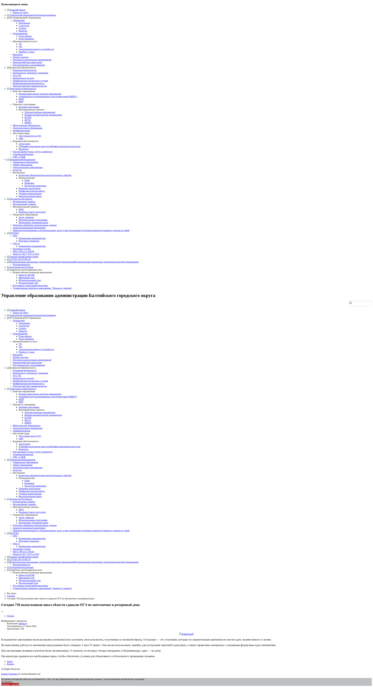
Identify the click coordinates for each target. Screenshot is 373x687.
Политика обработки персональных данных (35, 225)
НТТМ (27, 117)
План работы (25, 36)
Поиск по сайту (20, 12)
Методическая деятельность (27, 125)
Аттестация (24, 144)
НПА (21, 209)
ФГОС (27, 120)
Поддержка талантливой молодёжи (30, 285)
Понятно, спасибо (10, 684)
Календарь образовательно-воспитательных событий (45, 175)
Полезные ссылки (22, 249)
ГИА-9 (16, 243)
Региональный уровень (24, 204)
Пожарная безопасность (25, 70)
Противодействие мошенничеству (30, 86)
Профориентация (21, 130)
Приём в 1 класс (27, 52)
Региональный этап (28, 283)
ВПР (21, 101)
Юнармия (29, 183)
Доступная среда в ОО (30, 136)
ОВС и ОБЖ (19, 157)
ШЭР (21, 99)
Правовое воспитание (30, 188)
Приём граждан (20, 57)
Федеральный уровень (24, 201)
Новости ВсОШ (27, 275)
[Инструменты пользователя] (2, 611)
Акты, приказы (26, 217)
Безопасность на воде (23, 78)
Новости (23, 31)
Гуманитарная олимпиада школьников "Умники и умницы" (42, 288)
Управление (19, 20)
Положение (24, 23)
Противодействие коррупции (27, 62)
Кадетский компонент (35, 186)
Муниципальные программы (33, 220)
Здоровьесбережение (23, 154)
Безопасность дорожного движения (30, 73)
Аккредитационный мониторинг (29, 228)
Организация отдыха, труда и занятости (32, 151)
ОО (20, 46)
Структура (24, 25)
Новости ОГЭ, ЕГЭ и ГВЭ (26, 254)
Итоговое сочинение (29, 241)
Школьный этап (27, 277)
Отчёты (22, 28)
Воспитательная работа (30, 196)
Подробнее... (7, 682)
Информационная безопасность (28, 83)
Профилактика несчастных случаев (30, 80)
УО (20, 44)
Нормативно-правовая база (32, 238)
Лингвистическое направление (39, 112)
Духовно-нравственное (30, 193)
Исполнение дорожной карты (33, 222)
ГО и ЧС (17, 75)
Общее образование (22, 165)
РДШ (27, 180)
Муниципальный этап (30, 280)
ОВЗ (21, 138)
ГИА (15, 235)
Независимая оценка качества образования (40, 94)
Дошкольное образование (25, 162)
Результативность (21, 264)
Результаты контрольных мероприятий (32, 59)
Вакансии (23, 149)
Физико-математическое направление (43, 115)
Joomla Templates (9, 674)
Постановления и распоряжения (29, 65)
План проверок (26, 38)
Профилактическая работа (32, 191)
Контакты (18, 54)
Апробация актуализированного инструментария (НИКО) (48, 96)
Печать (10, 616)
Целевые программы (29, 107)
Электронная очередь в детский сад (36, 49)
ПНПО (27, 123)
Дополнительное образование (28, 128)
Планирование (20, 33)
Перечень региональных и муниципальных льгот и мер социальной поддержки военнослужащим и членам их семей (71, 230)
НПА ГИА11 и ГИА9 (23, 251)
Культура (17, 170)
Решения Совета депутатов (32, 212)
